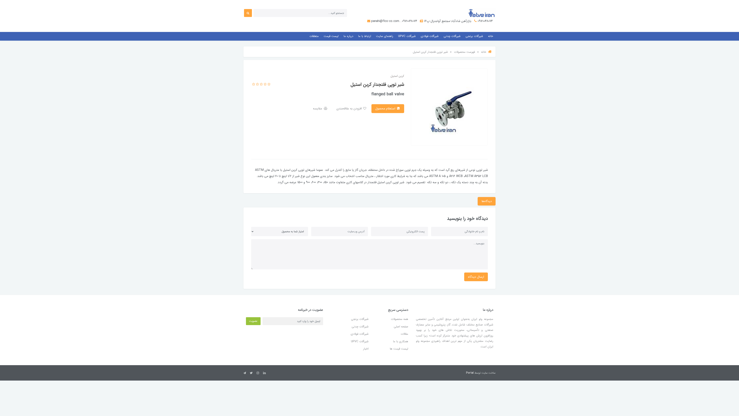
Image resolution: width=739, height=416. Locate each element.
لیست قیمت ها (399, 348)
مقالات (404, 334)
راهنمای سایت (384, 36)
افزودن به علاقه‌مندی (349, 108)
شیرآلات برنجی (474, 36)
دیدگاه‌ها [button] (487, 201)
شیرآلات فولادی (430, 36)
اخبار (366, 348)
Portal (470, 373)
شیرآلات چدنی (452, 36)
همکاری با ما (400, 341)
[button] (268, 84)
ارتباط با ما (364, 36)
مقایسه (318, 108)
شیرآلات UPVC (407, 36)
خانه (490, 36)
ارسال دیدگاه (476, 276)
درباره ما (348, 36)
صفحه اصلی (401, 326)
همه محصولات (399, 319)
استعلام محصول (385, 108)
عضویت (253, 321)
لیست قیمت (331, 36)
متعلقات (314, 36)
